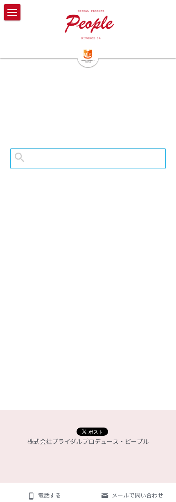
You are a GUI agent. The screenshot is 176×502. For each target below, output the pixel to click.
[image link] (88, 24)
